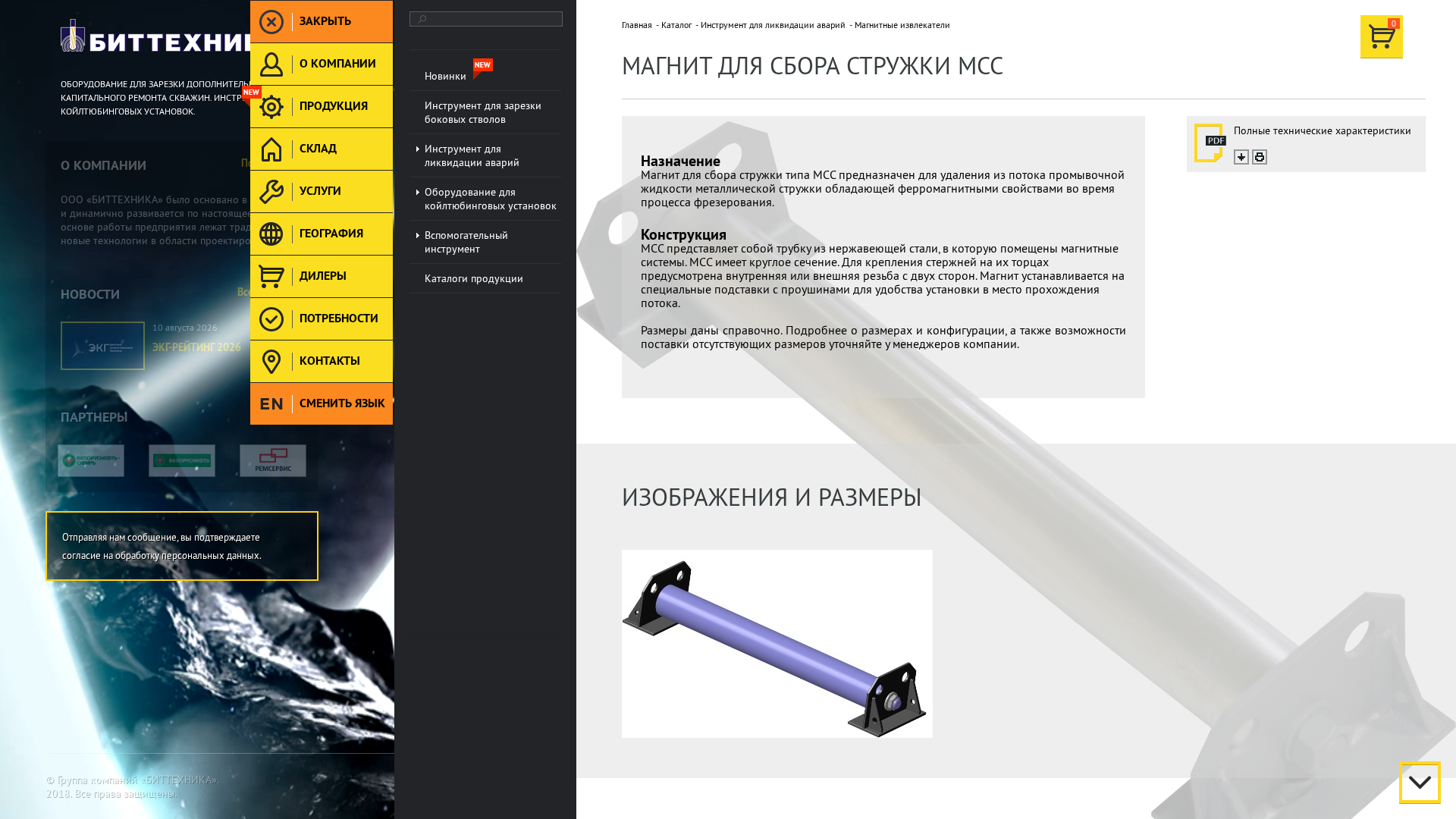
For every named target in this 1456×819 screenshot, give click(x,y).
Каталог (676, 24)
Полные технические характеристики (1322, 130)
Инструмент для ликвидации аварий (773, 24)
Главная (637, 24)
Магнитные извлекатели (902, 24)
